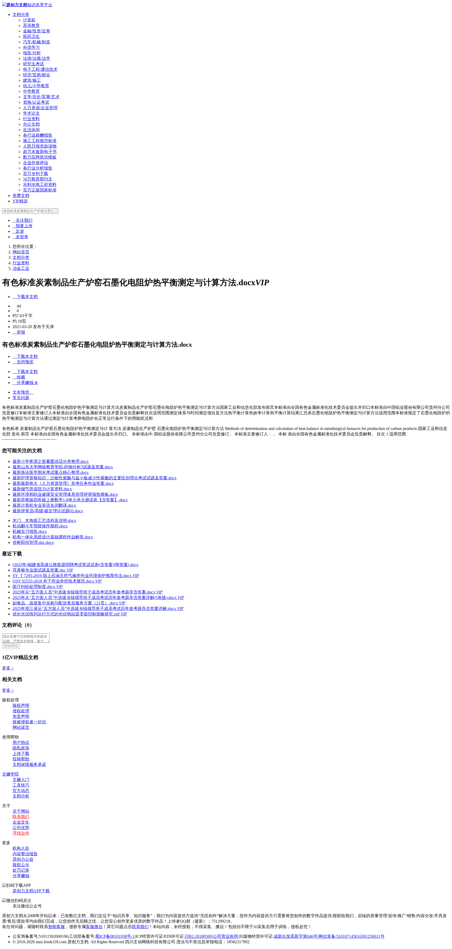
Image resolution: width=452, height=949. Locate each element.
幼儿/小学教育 (36, 86)
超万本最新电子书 (39, 151)
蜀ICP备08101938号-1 (114, 936)
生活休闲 (31, 129)
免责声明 (21, 716)
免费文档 (21, 195)
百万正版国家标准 (39, 190)
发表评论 (11, 646)
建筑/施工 (32, 80)
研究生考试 (33, 64)
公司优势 (21, 827)
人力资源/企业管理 (40, 108)
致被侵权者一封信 (29, 722)
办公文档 (31, 124)
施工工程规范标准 (39, 140)
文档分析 (21, 796)
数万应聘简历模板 (39, 157)
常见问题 (21, 397)
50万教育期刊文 (37, 179)
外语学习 (31, 47)
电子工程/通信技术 (40, 69)
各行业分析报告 (37, 168)
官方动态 (21, 790)
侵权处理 (21, 711)
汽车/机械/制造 (36, 42)
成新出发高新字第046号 (296, 936)
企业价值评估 (35, 162)
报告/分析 (32, 53)
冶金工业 (21, 268)
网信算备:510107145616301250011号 (352, 936)
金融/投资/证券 (36, 31)
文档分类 (21, 14)
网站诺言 (21, 727)
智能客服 (56, 926)
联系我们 (21, 816)
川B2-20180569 (198, 936)
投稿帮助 (21, 759)
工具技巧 (21, 785)
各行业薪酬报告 (37, 135)
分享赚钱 (21, 876)
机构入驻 (21, 848)
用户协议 (21, 742)
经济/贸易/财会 (36, 75)
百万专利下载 (35, 173)
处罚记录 (21, 870)
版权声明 (21, 705)
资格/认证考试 (36, 102)
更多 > (8, 668)
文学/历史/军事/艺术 (41, 97)
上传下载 (21, 753)
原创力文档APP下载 (31, 891)
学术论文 (31, 113)
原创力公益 (23, 859)
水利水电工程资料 (39, 184)
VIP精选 (20, 201)
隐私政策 (21, 748)
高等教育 (31, 25)
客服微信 (94, 926)
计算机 (29, 20)
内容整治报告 (25, 854)
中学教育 (31, 91)
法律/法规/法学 (36, 58)
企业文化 (21, 822)
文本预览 (23, 392)
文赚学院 (10, 774)
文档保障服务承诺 (29, 764)
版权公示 (21, 865)
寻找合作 (21, 833)
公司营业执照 (225, 936)
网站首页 (21, 252)
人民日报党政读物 (39, 146)
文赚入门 (21, 779)
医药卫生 (31, 36)
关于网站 (21, 811)
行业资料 (31, 119)
